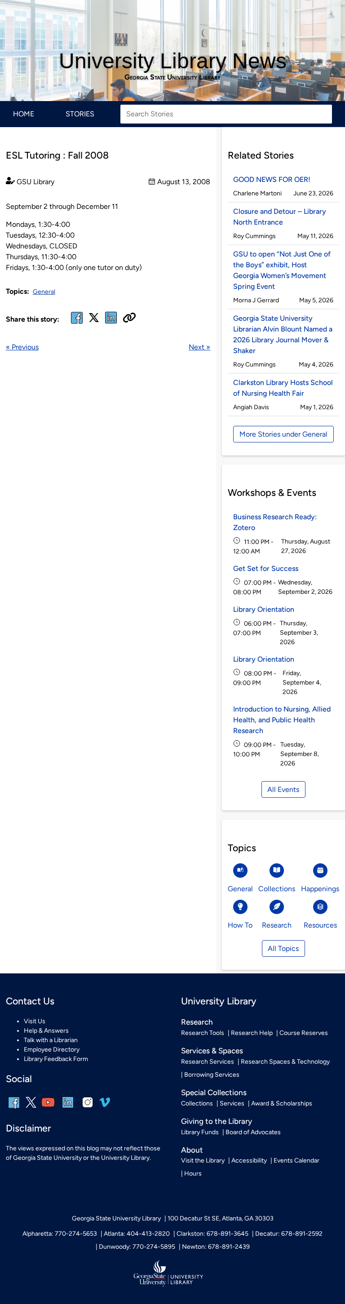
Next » (199, 347)
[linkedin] (68, 1108)
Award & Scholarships (281, 1103)
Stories (80, 114)
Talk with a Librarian (51, 1040)
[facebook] (77, 323)
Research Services (207, 1061)
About (192, 1149)
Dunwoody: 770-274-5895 (137, 1247)
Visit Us (34, 1021)
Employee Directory (52, 1049)
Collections (197, 1103)
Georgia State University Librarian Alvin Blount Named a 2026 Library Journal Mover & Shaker (282, 334)
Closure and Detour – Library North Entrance (279, 216)
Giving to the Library (216, 1121)
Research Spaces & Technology (285, 1061)
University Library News (173, 61)
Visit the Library (203, 1160)
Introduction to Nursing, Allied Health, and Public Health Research (282, 720)
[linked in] (111, 323)
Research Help (252, 1033)
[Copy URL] (129, 318)
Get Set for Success (265, 568)
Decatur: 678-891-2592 (289, 1234)
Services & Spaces (212, 1050)
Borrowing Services (211, 1075)
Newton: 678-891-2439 (216, 1247)
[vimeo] (104, 1106)
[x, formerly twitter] (93, 320)
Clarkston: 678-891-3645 (212, 1234)
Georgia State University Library (172, 77)
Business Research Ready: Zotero (275, 522)
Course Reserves (303, 1033)
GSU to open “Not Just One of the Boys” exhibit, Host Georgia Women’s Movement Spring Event (282, 270)
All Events (283, 789)
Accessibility (249, 1160)
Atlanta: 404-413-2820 (137, 1234)
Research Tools (202, 1033)
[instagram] (88, 1108)
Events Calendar (296, 1160)
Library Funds (200, 1132)
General (44, 292)
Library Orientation (263, 609)
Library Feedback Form (56, 1059)
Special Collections (214, 1092)
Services (232, 1103)
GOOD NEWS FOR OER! (271, 179)
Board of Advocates (253, 1132)
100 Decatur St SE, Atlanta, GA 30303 (221, 1218)
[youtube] (48, 1108)
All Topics (283, 948)
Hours (193, 1173)
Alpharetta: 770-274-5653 (59, 1234)
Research (197, 1021)
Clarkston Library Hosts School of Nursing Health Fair (283, 388)
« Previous (22, 347)
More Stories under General (283, 434)
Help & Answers (46, 1030)
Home (23, 114)
